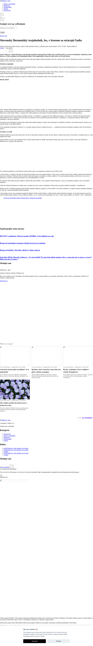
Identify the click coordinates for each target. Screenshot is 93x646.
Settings (58, 641)
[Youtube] (10, 268)
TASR (2, 48)
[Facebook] (1, 51)
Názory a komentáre (9, 435)
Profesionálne (7, 439)
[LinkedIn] (7, 51)
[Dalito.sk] (5, 1)
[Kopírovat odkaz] (11, 50)
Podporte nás (3, 281)
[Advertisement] (46, 94)
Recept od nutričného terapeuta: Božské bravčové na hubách (22, 243)
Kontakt (6, 451)
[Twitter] (4, 51)
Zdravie (6, 440)
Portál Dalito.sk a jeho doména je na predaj (16, 448)
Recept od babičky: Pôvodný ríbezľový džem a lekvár (20, 250)
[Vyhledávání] (2, 14)
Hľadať (2, 32)
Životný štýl (3, 36)
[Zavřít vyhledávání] (2, 19)
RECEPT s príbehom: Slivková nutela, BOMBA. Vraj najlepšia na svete (27, 236)
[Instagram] (13, 268)
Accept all (34, 641)
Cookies (6, 455)
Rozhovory (7, 437)
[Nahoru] (12, 466)
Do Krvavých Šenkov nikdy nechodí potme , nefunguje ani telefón (23, 198)
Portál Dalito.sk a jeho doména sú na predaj (16, 453)
